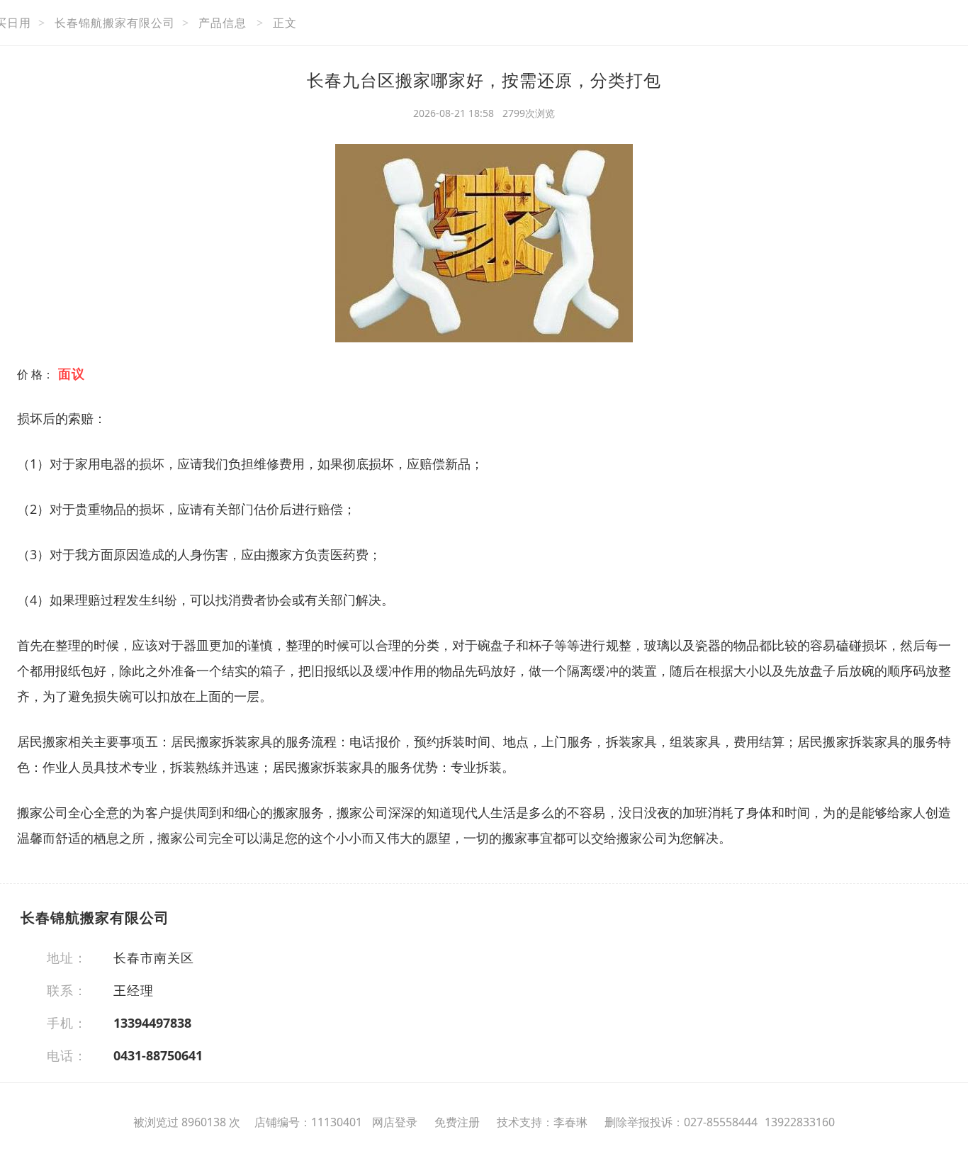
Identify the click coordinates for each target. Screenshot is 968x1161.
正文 (285, 22)
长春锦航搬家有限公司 (115, 22)
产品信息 (222, 22)
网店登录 (394, 1122)
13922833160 (800, 1122)
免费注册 (457, 1122)
